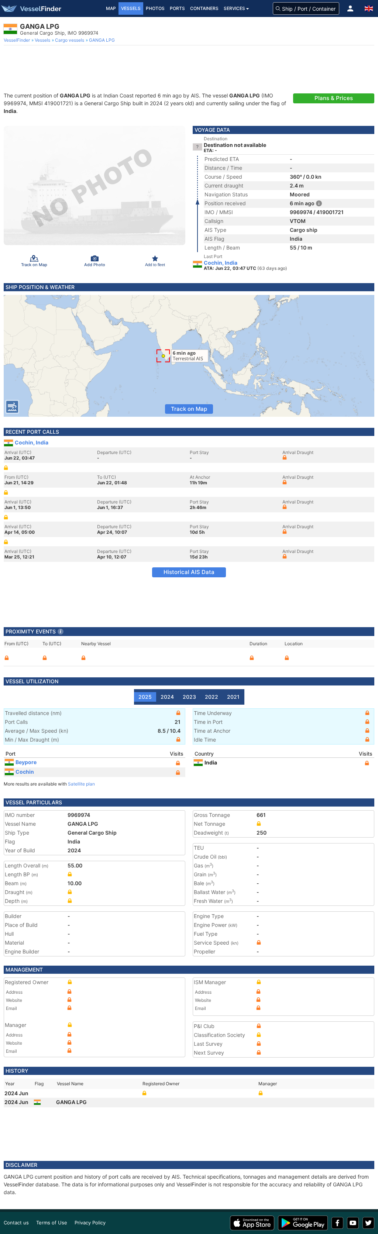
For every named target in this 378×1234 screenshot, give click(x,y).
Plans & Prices (334, 98)
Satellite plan (81, 784)
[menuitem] (17, 40)
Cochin (25, 772)
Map (111, 8)
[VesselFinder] (30, 8)
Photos (155, 8)
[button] (350, 8)
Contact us (16, 1223)
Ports (177, 8)
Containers (204, 8)
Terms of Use (51, 1223)
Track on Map (189, 408)
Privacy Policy (90, 1223)
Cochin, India (220, 263)
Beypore (26, 762)
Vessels (131, 8)
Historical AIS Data (189, 571)
